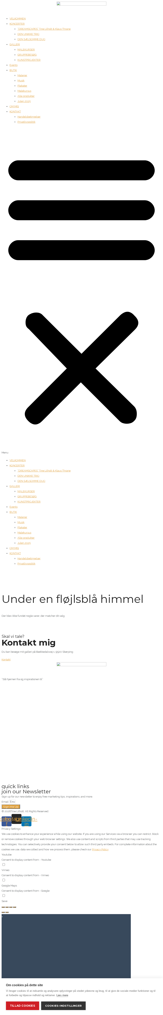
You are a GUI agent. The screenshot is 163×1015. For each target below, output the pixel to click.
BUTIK (13, 70)
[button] (81, 291)
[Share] (7, 907)
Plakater (22, 85)
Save (4, 901)
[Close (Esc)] (3, 907)
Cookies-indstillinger (63, 1005)
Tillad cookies (22, 1005)
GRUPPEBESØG (27, 54)
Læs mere (62, 995)
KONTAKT (15, 111)
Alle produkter (26, 96)
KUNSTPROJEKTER (29, 59)
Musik (20, 80)
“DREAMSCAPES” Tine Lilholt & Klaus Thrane (44, 28)
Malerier (22, 75)
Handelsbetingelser (29, 116)
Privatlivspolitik (26, 121)
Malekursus (24, 90)
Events (13, 65)
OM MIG (14, 106)
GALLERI (15, 44)
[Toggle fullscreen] (10, 907)
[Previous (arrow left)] (3, 912)
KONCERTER (17, 23)
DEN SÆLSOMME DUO (31, 39)
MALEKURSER (26, 49)
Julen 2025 (24, 101)
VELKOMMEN (18, 18)
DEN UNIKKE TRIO (28, 34)
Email (5, 801)
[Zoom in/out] (14, 907)
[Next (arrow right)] (7, 912)
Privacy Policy (100, 849)
